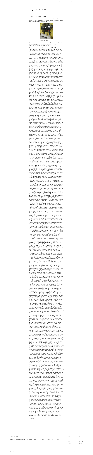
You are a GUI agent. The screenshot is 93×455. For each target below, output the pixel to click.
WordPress (81, 451)
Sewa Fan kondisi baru (37, 16)
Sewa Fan (13, 2)
